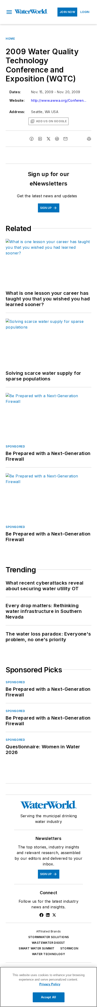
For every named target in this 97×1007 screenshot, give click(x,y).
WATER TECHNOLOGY (48, 954)
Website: (17, 100)
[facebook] (31, 138)
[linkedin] (40, 138)
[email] (65, 138)
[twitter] (48, 138)
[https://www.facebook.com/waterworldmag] (41, 915)
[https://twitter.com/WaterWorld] (54, 915)
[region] (48, 987)
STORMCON (69, 948)
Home (10, 38)
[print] (89, 138)
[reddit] (57, 138)
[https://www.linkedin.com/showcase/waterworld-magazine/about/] (47, 915)
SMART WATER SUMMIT (36, 948)
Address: (17, 112)
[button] (9, 12)
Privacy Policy (49, 984)
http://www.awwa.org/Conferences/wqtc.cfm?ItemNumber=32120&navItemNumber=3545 (59, 100)
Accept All (48, 997)
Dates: (15, 92)
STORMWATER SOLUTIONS (48, 937)
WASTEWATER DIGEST (48, 942)
